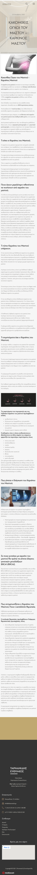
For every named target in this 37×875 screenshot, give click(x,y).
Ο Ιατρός (4, 825)
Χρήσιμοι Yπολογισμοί (8, 829)
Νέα (3, 832)
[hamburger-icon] (33, 4)
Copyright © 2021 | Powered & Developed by (18, 868)
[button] (26, 4)
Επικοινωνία (5, 834)
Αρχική (4, 822)
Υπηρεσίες (5, 827)
